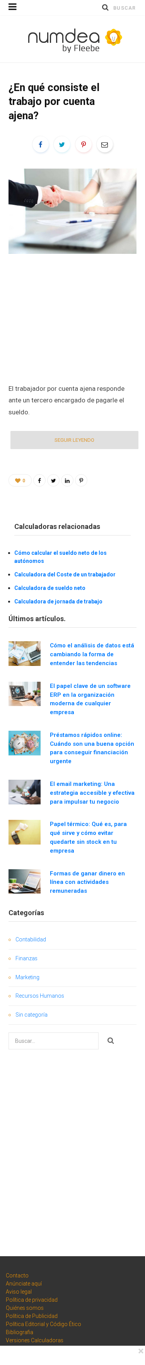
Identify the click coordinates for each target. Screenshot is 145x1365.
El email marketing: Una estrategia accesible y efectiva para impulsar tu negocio (92, 792)
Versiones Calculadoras (34, 1340)
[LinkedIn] (67, 480)
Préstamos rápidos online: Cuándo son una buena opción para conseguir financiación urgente (92, 748)
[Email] (105, 144)
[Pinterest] (83, 144)
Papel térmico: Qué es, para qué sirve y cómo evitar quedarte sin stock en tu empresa (88, 837)
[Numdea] (73, 39)
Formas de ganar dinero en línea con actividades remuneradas (87, 882)
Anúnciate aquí (24, 1283)
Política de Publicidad (32, 1316)
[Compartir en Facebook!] (40, 144)
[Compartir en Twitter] (62, 144)
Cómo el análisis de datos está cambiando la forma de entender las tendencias (92, 654)
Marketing (27, 977)
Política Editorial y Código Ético (43, 1324)
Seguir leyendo (74, 440)
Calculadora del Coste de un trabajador (65, 574)
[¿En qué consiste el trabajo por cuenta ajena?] (72, 211)
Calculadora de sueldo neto (49, 588)
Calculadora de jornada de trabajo (58, 601)
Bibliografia (19, 1332)
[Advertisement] (72, 318)
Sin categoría (31, 1014)
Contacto (17, 1275)
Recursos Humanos (39, 995)
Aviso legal (19, 1291)
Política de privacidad (32, 1299)
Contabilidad (30, 939)
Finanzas (26, 958)
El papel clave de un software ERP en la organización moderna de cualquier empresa (90, 699)
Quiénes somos (25, 1307)
